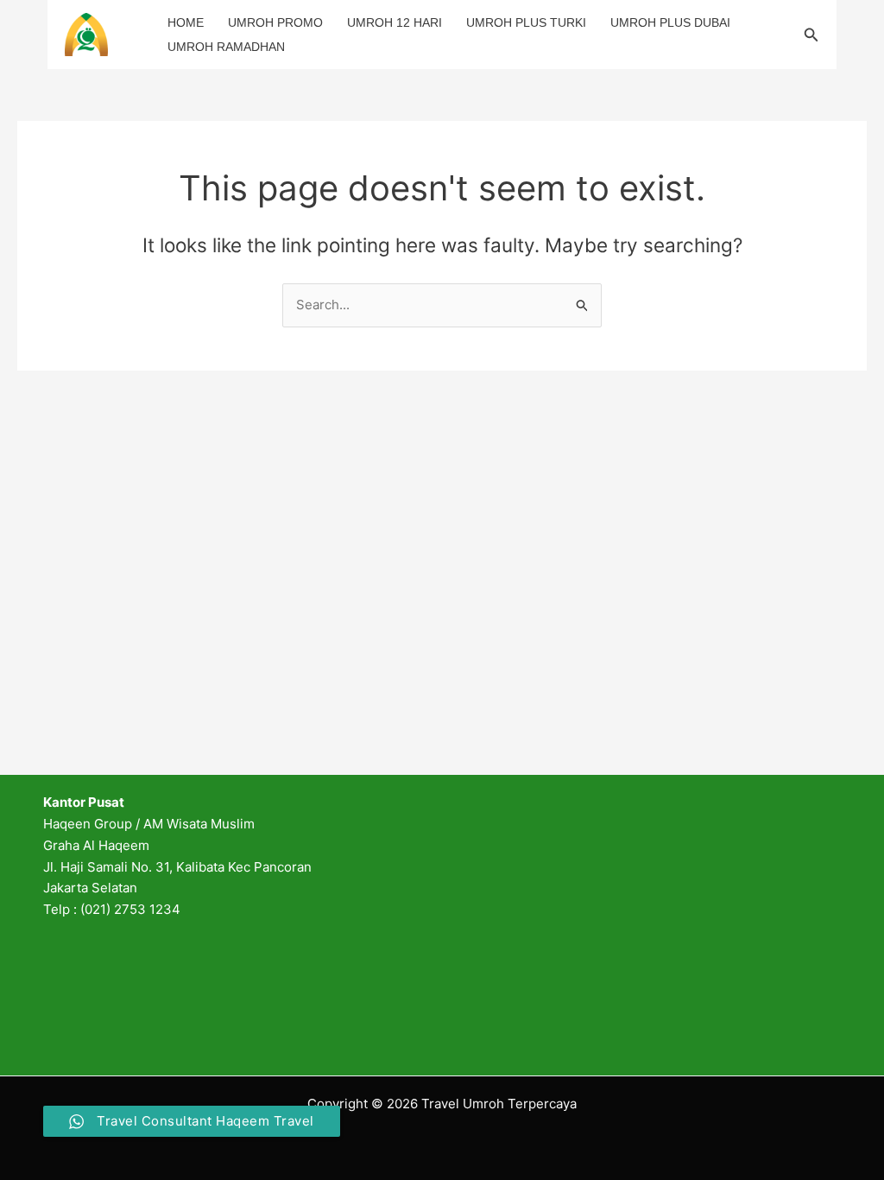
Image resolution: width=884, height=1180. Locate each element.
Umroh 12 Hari (394, 22)
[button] (811, 35)
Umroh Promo (275, 22)
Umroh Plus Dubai (670, 22)
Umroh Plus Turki (526, 22)
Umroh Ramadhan (226, 47)
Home (185, 22)
